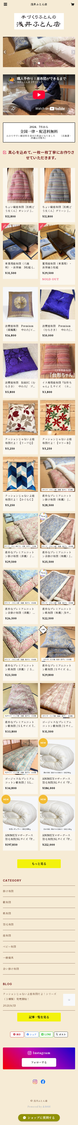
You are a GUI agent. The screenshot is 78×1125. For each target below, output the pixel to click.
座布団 (7, 935)
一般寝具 (8, 957)
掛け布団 (8, 891)
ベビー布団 (9, 946)
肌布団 (7, 913)
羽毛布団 (8, 924)
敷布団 (7, 902)
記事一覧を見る (39, 1017)
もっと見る (39, 864)
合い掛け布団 (11, 969)
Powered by (35, 1106)
